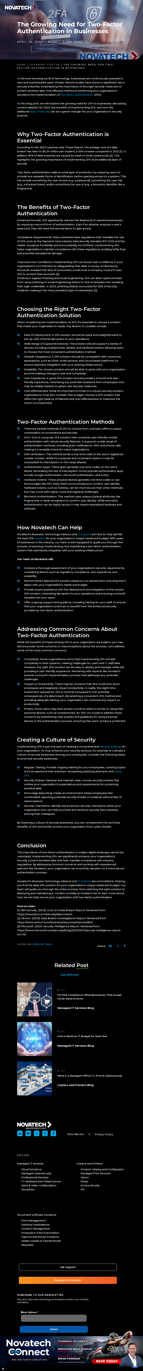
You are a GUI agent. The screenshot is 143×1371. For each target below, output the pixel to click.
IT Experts (84, 534)
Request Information (67, 1280)
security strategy (110, 746)
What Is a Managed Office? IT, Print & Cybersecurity (89, 1075)
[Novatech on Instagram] (45, 1133)
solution (40, 538)
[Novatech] (34, 1124)
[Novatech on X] (36, 1133)
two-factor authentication (77, 94)
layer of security (40, 111)
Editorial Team (42, 944)
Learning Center (45, 64)
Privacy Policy (104, 1134)
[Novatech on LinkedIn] (20, 1133)
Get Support (68, 1267)
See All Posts (70, 974)
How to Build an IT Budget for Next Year (82, 1036)
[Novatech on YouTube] (28, 1133)
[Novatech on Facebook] (53, 1133)
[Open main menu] (131, 7)
